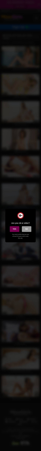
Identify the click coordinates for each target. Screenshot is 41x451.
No (26, 229)
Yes (14, 229)
